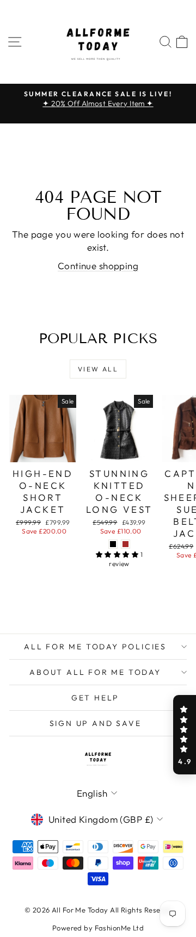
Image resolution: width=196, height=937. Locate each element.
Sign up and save (96, 723)
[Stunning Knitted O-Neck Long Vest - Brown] (125, 544)
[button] (184, 734)
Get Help (95, 698)
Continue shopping (98, 265)
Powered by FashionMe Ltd (98, 927)
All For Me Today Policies (95, 646)
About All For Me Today (95, 672)
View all (98, 369)
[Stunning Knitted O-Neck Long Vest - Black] (113, 544)
